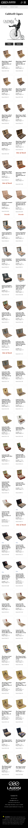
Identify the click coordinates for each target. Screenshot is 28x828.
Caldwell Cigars (14, 7)
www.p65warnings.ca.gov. (17, 823)
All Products (4, 7)
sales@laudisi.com (14, 800)
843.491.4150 (14, 798)
